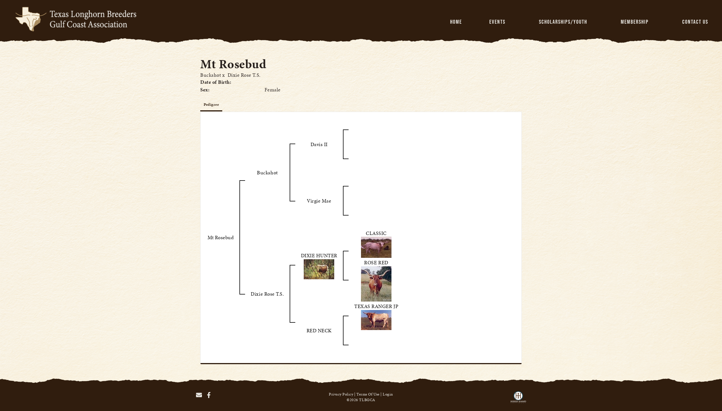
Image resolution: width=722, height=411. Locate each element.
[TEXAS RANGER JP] (376, 319)
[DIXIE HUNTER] (319, 268)
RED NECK (319, 330)
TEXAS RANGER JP (376, 306)
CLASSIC (376, 233)
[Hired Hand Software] (518, 399)
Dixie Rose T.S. (244, 74)
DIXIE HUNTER (319, 255)
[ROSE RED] (376, 283)
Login (388, 394)
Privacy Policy (341, 394)
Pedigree (211, 104)
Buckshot (210, 74)
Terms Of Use (367, 394)
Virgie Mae (319, 200)
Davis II (319, 144)
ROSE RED (376, 262)
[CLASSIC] (376, 246)
